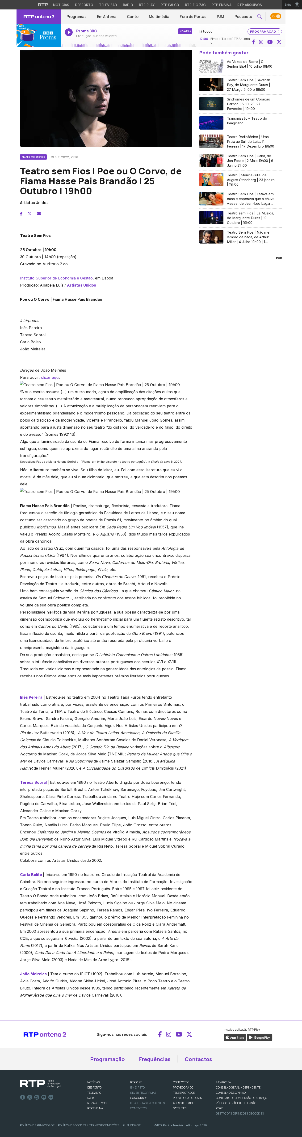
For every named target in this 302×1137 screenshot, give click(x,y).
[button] (259, 16)
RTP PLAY (136, 1082)
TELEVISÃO (94, 1093)
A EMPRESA (223, 1082)
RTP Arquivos (249, 5)
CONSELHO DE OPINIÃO (231, 1093)
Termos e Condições (104, 1125)
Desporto (84, 5)
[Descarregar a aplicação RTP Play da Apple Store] (235, 1037)
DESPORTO (94, 1087)
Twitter (29, 1097)
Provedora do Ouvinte (189, 1098)
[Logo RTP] (40, 1084)
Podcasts (243, 16)
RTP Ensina (221, 5)
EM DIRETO (137, 1087)
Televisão (108, 5)
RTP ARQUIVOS (96, 1103)
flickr (51, 1097)
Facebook (22, 1097)
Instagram (36, 1097)
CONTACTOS (181, 1082)
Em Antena (107, 16)
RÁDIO (91, 1098)
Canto (132, 16)
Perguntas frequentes (147, 1103)
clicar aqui (50, 377)
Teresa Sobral (33, 782)
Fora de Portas (193, 16)
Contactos (198, 1059)
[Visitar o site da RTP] (43, 4)
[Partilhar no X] (30, 213)
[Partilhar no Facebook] (21, 213)
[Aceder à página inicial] (39, 16)
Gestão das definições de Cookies (240, 1113)
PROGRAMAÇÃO (263, 31)
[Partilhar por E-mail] (39, 213)
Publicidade (132, 1125)
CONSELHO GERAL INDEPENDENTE (238, 1087)
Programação (107, 1059)
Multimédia (159, 16)
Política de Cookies (72, 1125)
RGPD (219, 1108)
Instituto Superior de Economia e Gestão (56, 278)
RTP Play (147, 5)
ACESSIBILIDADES (184, 1103)
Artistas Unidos (81, 285)
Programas (77, 16)
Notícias (61, 5)
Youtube (43, 1097)
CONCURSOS (138, 1098)
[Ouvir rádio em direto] (39, 35)
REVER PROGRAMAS (143, 1093)
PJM (220, 16)
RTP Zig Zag (195, 5)
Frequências (155, 1059)
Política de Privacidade (37, 1125)
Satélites (179, 1108)
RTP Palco (170, 5)
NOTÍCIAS (93, 1082)
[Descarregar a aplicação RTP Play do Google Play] (260, 1037)
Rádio (128, 5)
